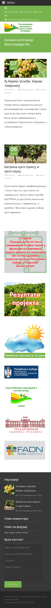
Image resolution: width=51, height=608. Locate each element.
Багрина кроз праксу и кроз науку (21, 169)
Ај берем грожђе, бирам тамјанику (23, 83)
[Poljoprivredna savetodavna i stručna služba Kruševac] (16, 27)
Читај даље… (11, 132)
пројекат (7, 93)
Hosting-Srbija (28, 602)
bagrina (41, 175)
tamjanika (42, 90)
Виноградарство (27, 90)
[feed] (5, 9)
